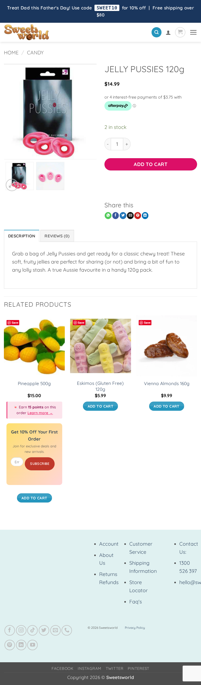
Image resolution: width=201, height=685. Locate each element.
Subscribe (39, 463)
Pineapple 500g (34, 383)
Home (11, 52)
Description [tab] (21, 235)
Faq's (135, 601)
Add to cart (151, 164)
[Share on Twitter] (123, 215)
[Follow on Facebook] (9, 630)
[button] (157, 32)
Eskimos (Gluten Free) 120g (100, 386)
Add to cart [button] (34, 498)
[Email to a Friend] (130, 215)
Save (15, 322)
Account (109, 544)
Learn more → (40, 412)
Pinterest (138, 668)
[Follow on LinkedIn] (21, 645)
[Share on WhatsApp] (108, 215)
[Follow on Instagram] (21, 630)
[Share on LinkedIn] (145, 215)
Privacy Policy (135, 628)
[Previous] (4, 414)
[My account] (168, 32)
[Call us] (67, 630)
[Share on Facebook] (115, 215)
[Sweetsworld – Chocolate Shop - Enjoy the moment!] (44, 32)
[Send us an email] (55, 630)
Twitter (115, 668)
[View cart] (180, 32)
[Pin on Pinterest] (137, 215)
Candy (35, 52)
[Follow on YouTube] (32, 645)
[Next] (197, 414)
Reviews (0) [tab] (57, 235)
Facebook (63, 668)
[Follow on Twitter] (44, 630)
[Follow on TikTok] (32, 630)
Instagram (89, 668)
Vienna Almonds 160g (166, 383)
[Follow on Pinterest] (9, 645)
